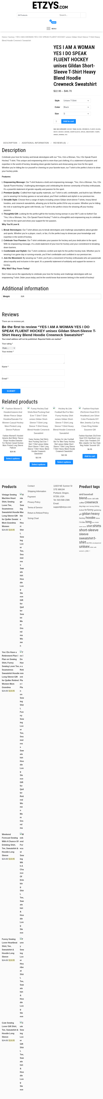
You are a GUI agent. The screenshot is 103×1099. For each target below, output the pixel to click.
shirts (97, 526)
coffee (81, 503)
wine (91, 547)
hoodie (66, 132)
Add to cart (68, 121)
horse (98, 518)
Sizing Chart (33, 518)
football (81, 510)
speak (83, 132)
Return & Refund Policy (38, 513)
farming (92, 506)
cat (93, 499)
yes (66, 134)
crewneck (85, 129)
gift (80, 514)
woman (61, 134)
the (90, 543)
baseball (88, 494)
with (95, 547)
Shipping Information (37, 491)
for (86, 510)
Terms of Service (35, 507)
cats (97, 498)
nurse (84, 526)
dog (80, 506)
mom (97, 522)
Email (5, 379)
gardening (97, 510)
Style (57, 101)
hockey (11, 37)
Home (4, 37)
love (93, 522)
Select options (13, 458)
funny (90, 509)
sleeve (83, 534)
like (83, 522)
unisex (56, 134)
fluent (92, 129)
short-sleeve (75, 132)
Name (5, 367)
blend (79, 129)
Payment (32, 497)
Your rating (7, 344)
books (89, 499)
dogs (84, 506)
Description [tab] (10, 143)
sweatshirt (90, 132)
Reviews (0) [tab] (59, 143)
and (81, 494)
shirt (89, 526)
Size (57, 114)
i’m (80, 522)
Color (57, 107)
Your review (8, 352)
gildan (98, 129)
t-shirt (97, 132)
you (86, 551)
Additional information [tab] (35, 143)
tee (88, 543)
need (80, 526)
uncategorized (96, 543)
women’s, (82, 551)
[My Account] (48, 22)
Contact (31, 486)
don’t (87, 506)
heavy (56, 132)
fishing (97, 506)
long (89, 522)
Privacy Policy (34, 502)
